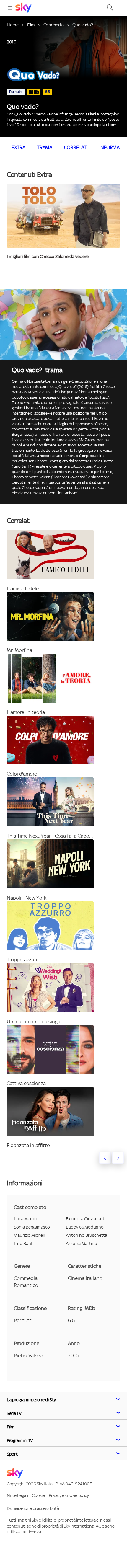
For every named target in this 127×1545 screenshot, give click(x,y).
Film (31, 24)
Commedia (53, 24)
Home (13, 24)
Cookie (38, 1495)
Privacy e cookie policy (69, 1495)
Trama (44, 147)
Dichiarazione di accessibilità (33, 1508)
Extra (18, 147)
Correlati (75, 147)
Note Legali (17, 1495)
